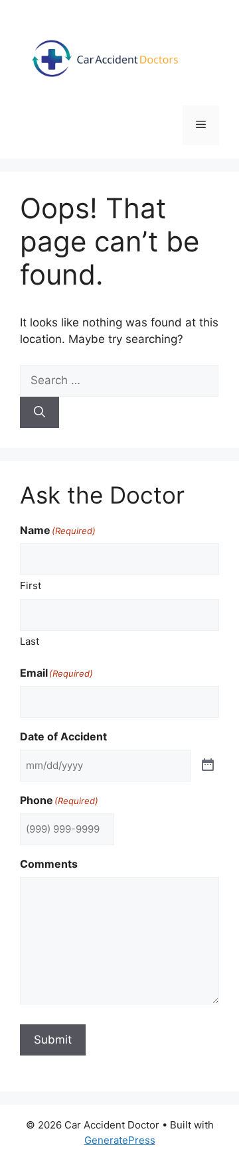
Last (29, 641)
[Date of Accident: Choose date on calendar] (208, 765)
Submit (53, 1039)
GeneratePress (119, 1140)
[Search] (39, 413)
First (30, 585)
